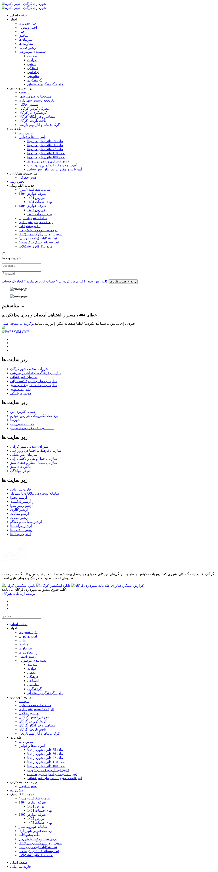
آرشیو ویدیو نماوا (21, 505)
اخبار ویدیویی (28, 27)
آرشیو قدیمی (28, 47)
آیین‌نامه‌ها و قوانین (32, 137)
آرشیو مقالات (19, 513)
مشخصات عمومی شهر (35, 96)
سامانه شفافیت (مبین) (34, 189)
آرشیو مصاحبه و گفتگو (26, 522)
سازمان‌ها (26, 39)
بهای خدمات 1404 (39, 202)
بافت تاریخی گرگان (32, 120)
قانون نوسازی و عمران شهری (48, 161)
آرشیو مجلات (19, 518)
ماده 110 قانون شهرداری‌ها (46, 153)
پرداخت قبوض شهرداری (36, 222)
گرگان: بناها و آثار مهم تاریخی (39, 125)
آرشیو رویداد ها (20, 534)
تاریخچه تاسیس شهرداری (36, 100)
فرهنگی (32, 68)
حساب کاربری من (23, 411)
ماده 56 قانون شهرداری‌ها (45, 145)
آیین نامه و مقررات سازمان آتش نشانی (54, 169)
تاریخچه (24, 92)
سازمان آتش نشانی (23, 377)
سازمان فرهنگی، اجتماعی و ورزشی (35, 373)
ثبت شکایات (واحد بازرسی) (38, 238)
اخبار (22, 31)
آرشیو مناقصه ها (21, 530)
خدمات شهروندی (22, 424)
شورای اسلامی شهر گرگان (29, 369)
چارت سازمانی (20, 489)
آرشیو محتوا (18, 497)
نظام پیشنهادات (29, 226)
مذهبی (31, 64)
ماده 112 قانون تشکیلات (36, 246)
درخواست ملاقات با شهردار (38, 230)
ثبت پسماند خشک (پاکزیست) (39, 242)
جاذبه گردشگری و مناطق (45, 84)
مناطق (23, 35)
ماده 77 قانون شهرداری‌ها (45, 149)
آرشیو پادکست (20, 501)
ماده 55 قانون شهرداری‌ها (45, 141)
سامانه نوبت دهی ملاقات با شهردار (34, 493)
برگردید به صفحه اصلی (18, 323)
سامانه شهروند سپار (33, 218)
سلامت (32, 56)
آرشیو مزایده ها (21, 526)
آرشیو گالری (19, 509)
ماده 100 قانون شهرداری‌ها (46, 157)
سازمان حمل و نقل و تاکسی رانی (33, 381)
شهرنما (15, 420)
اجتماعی (33, 72)
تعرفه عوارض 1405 (32, 206)
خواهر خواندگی (20, 393)
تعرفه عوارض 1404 (32, 193)
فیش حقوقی (28, 177)
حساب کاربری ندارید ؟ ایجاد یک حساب (28, 281)
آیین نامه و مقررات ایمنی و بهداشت (52, 165)
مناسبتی (33, 76)
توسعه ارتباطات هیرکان (18, 593)
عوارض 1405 (36, 210)
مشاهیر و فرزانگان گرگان (37, 116)
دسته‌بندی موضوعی (32, 52)
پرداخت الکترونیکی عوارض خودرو (34, 416)
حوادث (32, 60)
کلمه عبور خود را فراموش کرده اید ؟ (82, 281)
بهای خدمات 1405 (39, 214)
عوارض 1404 (36, 197)
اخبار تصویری (28, 23)
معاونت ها (26, 43)
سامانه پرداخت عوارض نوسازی (32, 428)
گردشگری (34, 80)
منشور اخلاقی (29, 104)
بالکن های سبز (20, 389)
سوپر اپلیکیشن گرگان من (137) (40, 234)
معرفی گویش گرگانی (34, 108)
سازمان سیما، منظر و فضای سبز (33, 385)
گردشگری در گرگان (33, 112)
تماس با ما (26, 133)
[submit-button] (43, 617)
